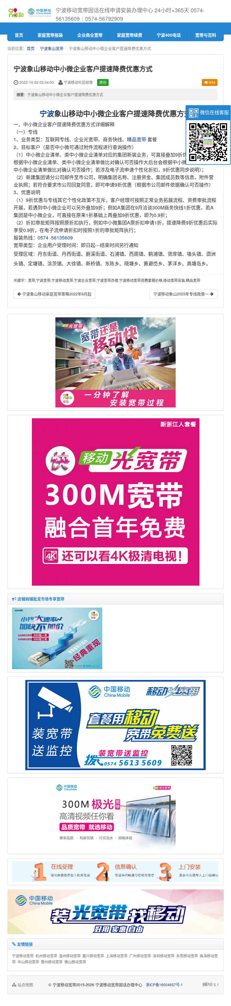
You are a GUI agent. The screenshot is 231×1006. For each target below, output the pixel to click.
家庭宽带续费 (129, 35)
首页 (19, 35)
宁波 (47, 113)
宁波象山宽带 (51, 48)
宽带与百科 (205, 35)
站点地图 (24, 984)
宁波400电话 (169, 35)
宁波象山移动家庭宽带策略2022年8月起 (56, 294)
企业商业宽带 (90, 35)
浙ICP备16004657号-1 (164, 984)
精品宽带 (136, 139)
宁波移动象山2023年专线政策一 (181, 294)
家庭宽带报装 (50, 35)
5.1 (216, 985)
